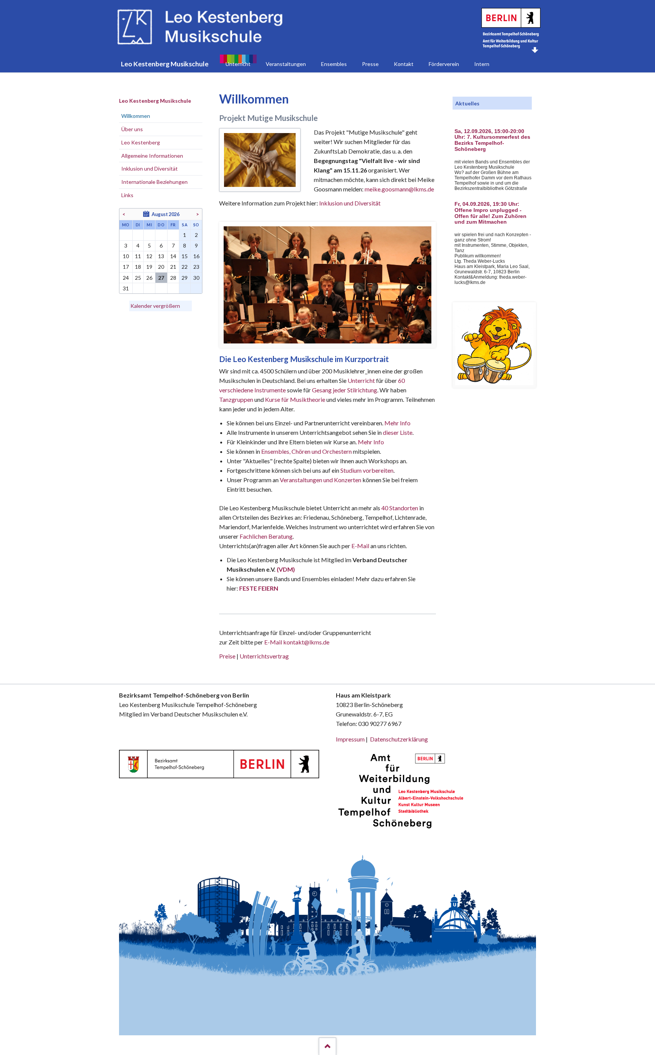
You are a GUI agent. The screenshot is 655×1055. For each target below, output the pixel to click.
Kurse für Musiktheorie (295, 399)
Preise (227, 656)
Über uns (132, 129)
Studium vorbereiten (366, 470)
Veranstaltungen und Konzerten (320, 479)
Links (127, 195)
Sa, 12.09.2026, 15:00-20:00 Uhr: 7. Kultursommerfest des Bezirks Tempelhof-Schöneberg (492, 140)
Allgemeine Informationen (152, 155)
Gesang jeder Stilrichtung (344, 389)
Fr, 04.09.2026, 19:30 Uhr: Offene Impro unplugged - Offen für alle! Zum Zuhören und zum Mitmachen (490, 213)
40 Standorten (399, 507)
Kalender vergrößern (155, 306)
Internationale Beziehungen (154, 182)
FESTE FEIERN (258, 588)
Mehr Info (397, 422)
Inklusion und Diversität (350, 203)
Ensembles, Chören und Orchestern (306, 451)
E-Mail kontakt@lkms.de (296, 642)
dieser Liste (397, 432)
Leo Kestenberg (140, 142)
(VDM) (286, 569)
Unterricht (361, 380)
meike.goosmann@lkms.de (399, 189)
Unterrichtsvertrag (264, 656)
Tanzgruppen (236, 399)
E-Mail (360, 545)
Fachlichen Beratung (265, 536)
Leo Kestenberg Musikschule (155, 100)
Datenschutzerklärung (399, 739)
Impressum (350, 739)
